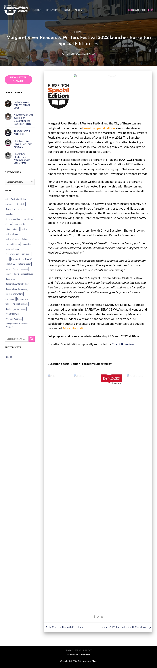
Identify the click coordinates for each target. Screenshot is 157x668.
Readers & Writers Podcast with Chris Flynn (124, 626)
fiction (24, 239)
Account (80, 10)
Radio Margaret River (23, 274)
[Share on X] (98, 616)
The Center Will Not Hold (22, 132)
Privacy (69, 650)
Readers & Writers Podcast (17, 284)
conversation (20, 224)
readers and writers (14, 294)
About (37, 10)
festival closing (12, 234)
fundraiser (27, 244)
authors (9, 204)
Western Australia (14, 319)
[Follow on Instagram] (152, 10)
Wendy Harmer (12, 314)
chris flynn (28, 219)
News (67, 10)
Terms (78, 650)
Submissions (22, 299)
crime (8, 229)
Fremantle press (13, 244)
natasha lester (24, 264)
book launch (11, 214)
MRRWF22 (10, 264)
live (7, 259)
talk (7, 304)
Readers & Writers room (16, 289)
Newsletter (139, 10)
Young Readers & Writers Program (17, 325)
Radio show (10, 279)
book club (22, 209)
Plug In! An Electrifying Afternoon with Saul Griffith (22, 158)
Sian (93, 54)
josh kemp (26, 254)
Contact (87, 650)
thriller (8, 309)
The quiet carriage (20, 304)
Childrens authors (13, 219)
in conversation (12, 254)
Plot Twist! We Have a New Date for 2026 (23, 143)
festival (24, 229)
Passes (8, 356)
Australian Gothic (18, 199)
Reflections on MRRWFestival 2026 (22, 104)
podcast (24, 269)
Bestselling (10, 209)
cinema (9, 224)
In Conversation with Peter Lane (66, 626)
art (7, 199)
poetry (8, 274)
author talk (20, 204)
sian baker (10, 299)
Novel (15, 269)
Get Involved (53, 10)
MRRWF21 (28, 259)
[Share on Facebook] (94, 616)
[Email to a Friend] (102, 616)
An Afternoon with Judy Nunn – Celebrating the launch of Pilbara (24, 119)
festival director (12, 239)
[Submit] (32, 339)
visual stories (20, 309)
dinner (16, 229)
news (8, 269)
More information (74, 328)
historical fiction (12, 249)
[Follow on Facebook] (148, 10)
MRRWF (78, 32)
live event (15, 259)
